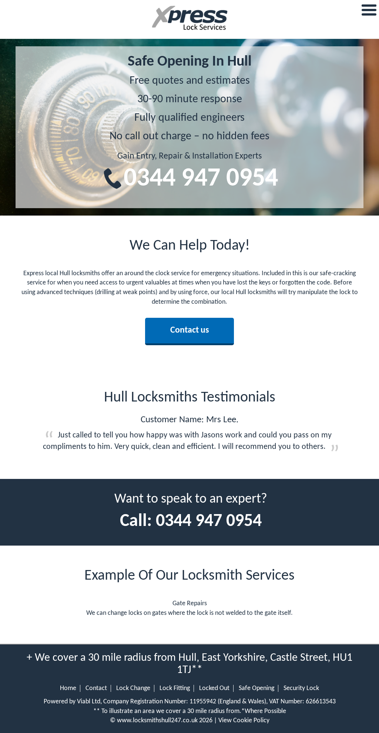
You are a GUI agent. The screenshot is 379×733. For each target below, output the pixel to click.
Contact (96, 688)
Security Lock (301, 688)
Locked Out (214, 688)
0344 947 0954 (201, 179)
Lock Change (133, 688)
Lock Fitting (175, 688)
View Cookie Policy (243, 720)
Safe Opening (256, 688)
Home (68, 688)
